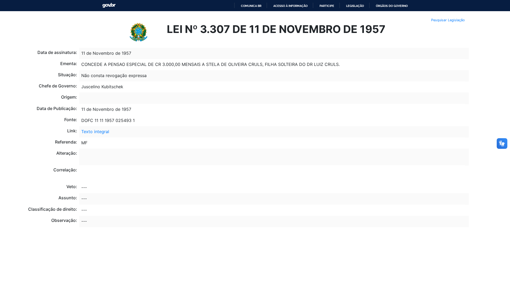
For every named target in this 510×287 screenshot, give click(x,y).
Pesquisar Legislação (448, 20)
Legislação (355, 6)
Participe (327, 6)
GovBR (109, 5)
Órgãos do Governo (392, 6)
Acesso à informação (290, 6)
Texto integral (95, 131)
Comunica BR (251, 6)
